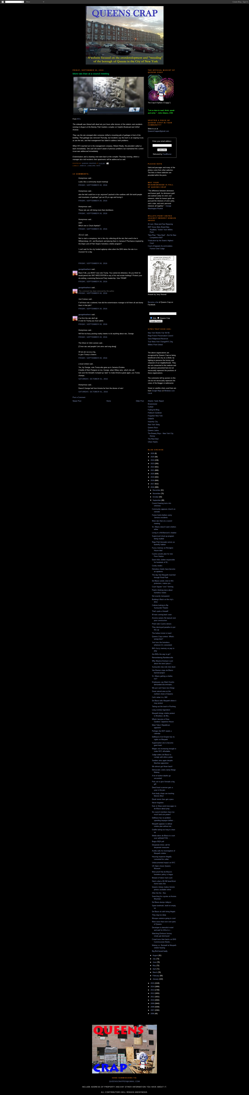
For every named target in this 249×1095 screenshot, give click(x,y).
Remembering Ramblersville (162, 658)
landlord (91, 165)
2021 (153, 470)
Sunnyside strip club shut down (163, 667)
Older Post (140, 401)
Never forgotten (158, 803)
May (154, 966)
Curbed (150, 407)
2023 (153, 464)
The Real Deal (153, 439)
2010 (153, 1000)
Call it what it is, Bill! (159, 697)
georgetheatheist (84, 269)
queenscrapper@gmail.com (124, 1081)
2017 (153, 484)
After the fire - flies (159, 893)
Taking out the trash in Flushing (164, 706)
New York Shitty (154, 425)
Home (108, 401)
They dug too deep (159, 915)
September (157, 500)
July (154, 959)
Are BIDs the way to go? (161, 654)
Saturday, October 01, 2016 (93, 379)
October (156, 497)
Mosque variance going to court (164, 918)
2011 (153, 997)
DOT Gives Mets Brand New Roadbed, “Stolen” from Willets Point (160, 229)
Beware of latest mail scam (162, 878)
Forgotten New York (155, 416)
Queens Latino (153, 430)
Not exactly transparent (161, 596)
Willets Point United (155, 345)
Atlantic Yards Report (156, 401)
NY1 (78, 119)
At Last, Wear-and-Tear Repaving (160, 224)
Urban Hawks (153, 442)
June (155, 962)
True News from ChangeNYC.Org (160, 342)
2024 (153, 460)
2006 (153, 1014)
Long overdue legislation (161, 710)
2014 (153, 987)
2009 (153, 1003)
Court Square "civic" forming (162, 587)
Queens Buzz (153, 428)
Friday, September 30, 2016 (92, 185)
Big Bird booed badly (160, 951)
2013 (153, 990)
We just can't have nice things (163, 688)
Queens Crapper (89, 163)
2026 (153, 453)
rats (98, 165)
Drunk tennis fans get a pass (163, 799)
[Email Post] (107, 163)
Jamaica (83, 165)
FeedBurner (167, 154)
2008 (153, 1007)
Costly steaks (157, 566)
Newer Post (77, 401)
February (156, 976)
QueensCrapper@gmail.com (158, 131)
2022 (153, 467)
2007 (153, 1010)
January (156, 979)
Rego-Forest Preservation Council (160, 336)
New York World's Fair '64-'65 (159, 333)
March (155, 972)
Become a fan (153, 302)
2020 (153, 474)
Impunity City (153, 422)
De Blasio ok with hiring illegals (163, 912)
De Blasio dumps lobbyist (161, 902)
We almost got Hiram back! (162, 766)
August (155, 955)
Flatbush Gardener (155, 413)
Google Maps (157, 391)
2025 (153, 457)
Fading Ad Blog (153, 410)
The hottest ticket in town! (162, 633)
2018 (153, 480)
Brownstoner (152, 404)
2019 (153, 477)
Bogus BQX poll (158, 841)
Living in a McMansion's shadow (164, 533)
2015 (153, 983)
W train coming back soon (162, 615)
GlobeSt (151, 419)
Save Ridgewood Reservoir (158, 339)
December (157, 490)
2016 (153, 487)
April (155, 969)
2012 (153, 993)
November (157, 493)
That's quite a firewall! (160, 611)
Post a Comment (79, 397)
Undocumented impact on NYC (163, 863)
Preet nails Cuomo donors (161, 624)
